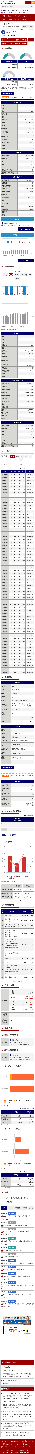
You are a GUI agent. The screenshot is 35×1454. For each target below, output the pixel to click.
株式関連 (24, 1208)
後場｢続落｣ (6, 1383)
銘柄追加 (25, 26)
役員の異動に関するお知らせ (12, 1257)
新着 (4, 1208)
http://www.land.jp (17, 762)
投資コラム (17, 1447)
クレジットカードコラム (27, 1447)
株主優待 (17, 43)
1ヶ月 (5, 275)
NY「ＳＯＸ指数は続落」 (11, 1380)
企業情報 (24, 40)
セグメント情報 (18, 981)
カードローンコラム (7, 1447)
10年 (17, 278)
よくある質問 (11, 1441)
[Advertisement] (17, 1346)
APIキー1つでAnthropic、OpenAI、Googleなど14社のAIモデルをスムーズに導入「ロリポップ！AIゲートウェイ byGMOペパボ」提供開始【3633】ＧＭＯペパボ (18, 1397)
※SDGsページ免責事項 (8, 835)
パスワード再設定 (20, 1441)
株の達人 (25, 1444)
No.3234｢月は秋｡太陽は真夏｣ (12, 1370)
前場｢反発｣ (6, 1367)
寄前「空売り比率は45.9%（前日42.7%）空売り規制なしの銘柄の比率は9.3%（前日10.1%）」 (18, 1375)
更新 (31, 26)
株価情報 (4, 40)
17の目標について (29, 815)
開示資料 (24, 43)
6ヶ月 (16, 275)
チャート (10, 40)
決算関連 (17, 1208)
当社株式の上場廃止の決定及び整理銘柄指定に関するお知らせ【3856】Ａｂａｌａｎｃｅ (17, 1406)
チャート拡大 (25, 260)
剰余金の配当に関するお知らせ (12, 1269)
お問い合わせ (29, 1441)
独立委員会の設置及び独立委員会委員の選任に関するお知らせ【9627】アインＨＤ (17, 1433)
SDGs (30, 40)
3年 (26, 275)
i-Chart (30, 1444)
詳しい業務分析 (25, 229)
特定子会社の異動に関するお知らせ (14, 1225)
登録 (33, 2)
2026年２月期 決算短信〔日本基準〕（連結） (17, 1263)
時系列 (17, 40)
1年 (22, 275)
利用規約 (6, 1444)
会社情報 (4, 1441)
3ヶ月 (11, 275)
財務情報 (4, 43)
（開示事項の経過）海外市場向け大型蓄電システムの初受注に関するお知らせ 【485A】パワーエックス (18, 1426)
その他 (31, 1208)
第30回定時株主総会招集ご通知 (13, 1250)
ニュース (10, 1208)
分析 (11, 43)
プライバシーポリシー (16, 1444)
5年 (30, 275)
